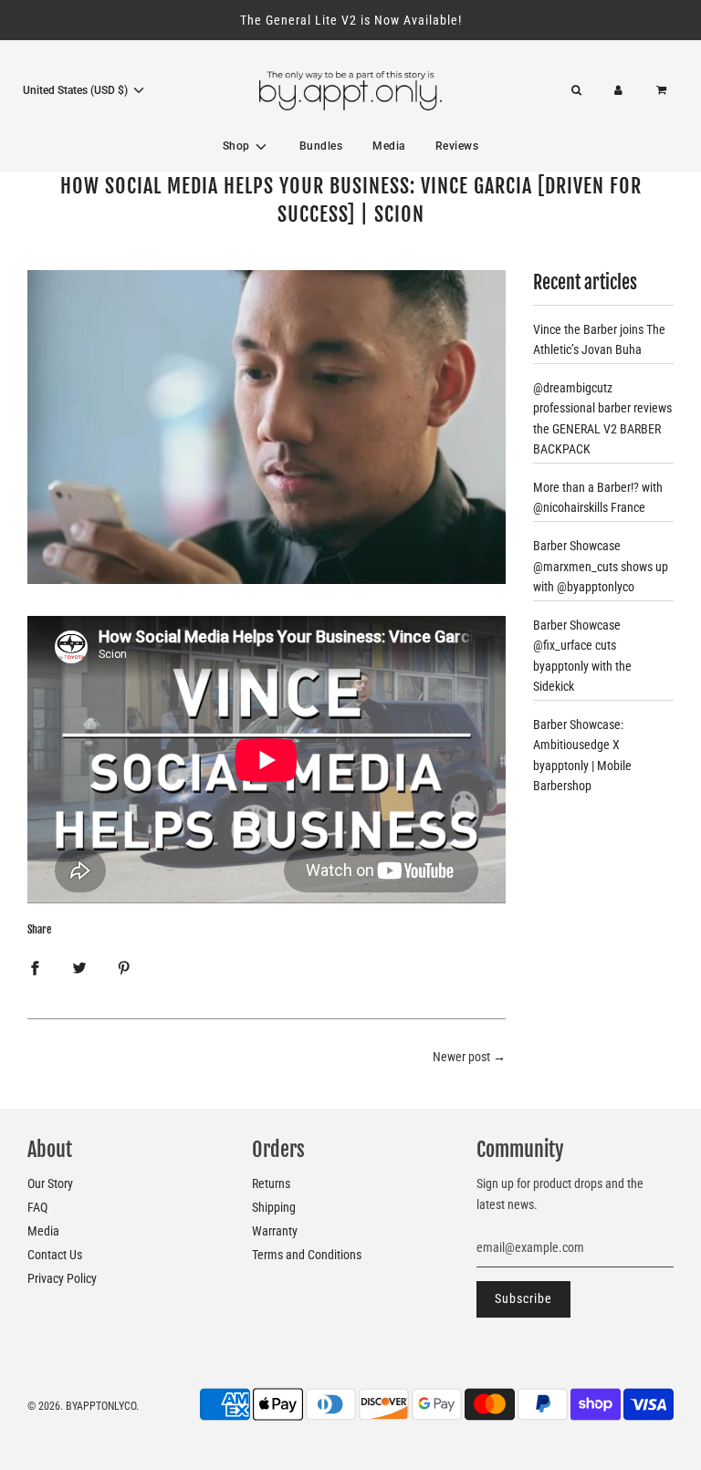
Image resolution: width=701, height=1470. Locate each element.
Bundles (321, 146)
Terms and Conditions (306, 1254)
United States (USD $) (77, 90)
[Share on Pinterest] (124, 967)
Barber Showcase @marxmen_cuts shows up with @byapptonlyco (600, 566)
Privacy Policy (62, 1278)
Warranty (275, 1231)
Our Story (50, 1183)
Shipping (274, 1207)
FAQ (37, 1207)
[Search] (576, 90)
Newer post (461, 1056)
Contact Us (54, 1254)
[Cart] (663, 90)
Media (388, 146)
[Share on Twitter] (79, 967)
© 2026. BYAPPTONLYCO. (83, 1406)
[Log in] (618, 90)
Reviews (457, 146)
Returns (271, 1183)
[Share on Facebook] (35, 967)
